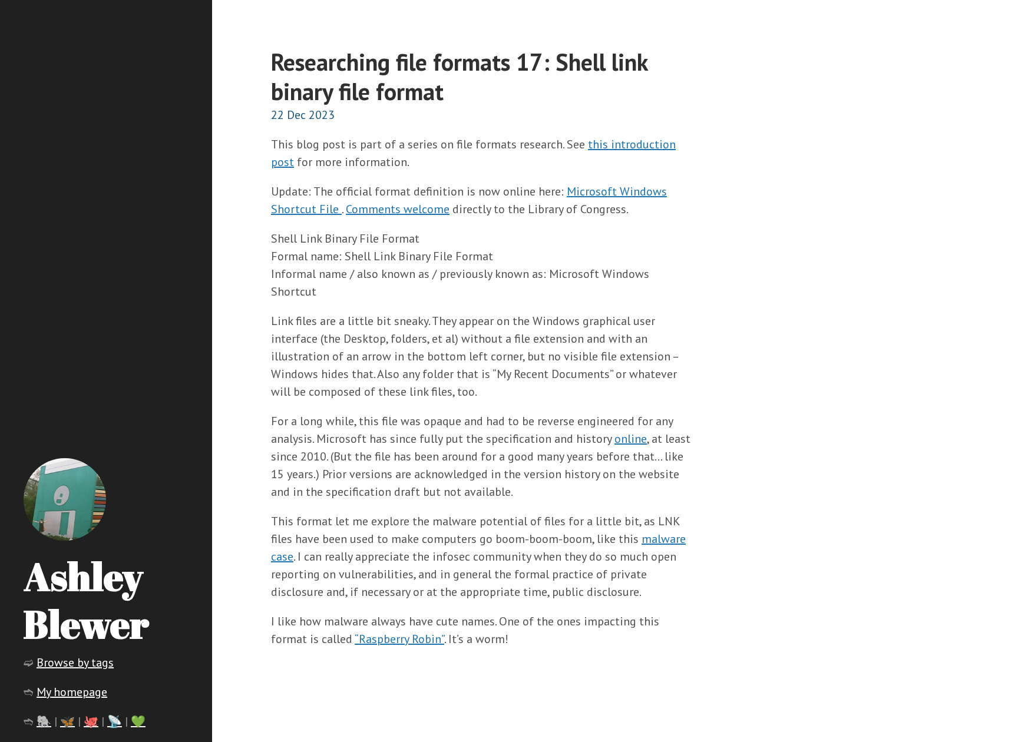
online (630, 438)
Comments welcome (397, 209)
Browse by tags (75, 662)
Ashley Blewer (86, 600)
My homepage (72, 692)
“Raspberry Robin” (399, 639)
